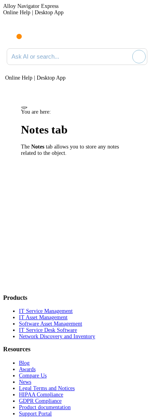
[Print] (24, 107)
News (25, 382)
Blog (24, 363)
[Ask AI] (139, 56)
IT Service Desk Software (48, 330)
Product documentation (45, 407)
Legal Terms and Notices (47, 388)
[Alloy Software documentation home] (15, 32)
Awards (27, 369)
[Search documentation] (125, 57)
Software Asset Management (50, 324)
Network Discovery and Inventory (57, 336)
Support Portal (35, 414)
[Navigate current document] (141, 35)
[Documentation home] (39, 35)
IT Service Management (46, 311)
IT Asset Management (43, 317)
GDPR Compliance (40, 401)
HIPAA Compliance (41, 395)
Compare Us (33, 376)
